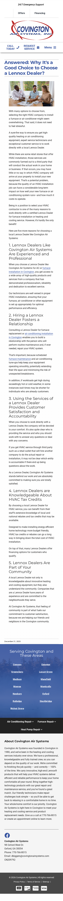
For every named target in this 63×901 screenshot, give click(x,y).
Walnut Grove (17, 708)
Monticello (45, 686)
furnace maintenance (20, 359)
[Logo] (31, 20)
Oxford (45, 694)
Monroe (17, 686)
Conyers (17, 664)
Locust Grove (46, 672)
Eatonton (45, 664)
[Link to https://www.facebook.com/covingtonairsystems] (7, 835)
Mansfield (46, 679)
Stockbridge (46, 701)
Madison (17, 679)
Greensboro (17, 672)
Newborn (17, 694)
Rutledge (17, 701)
